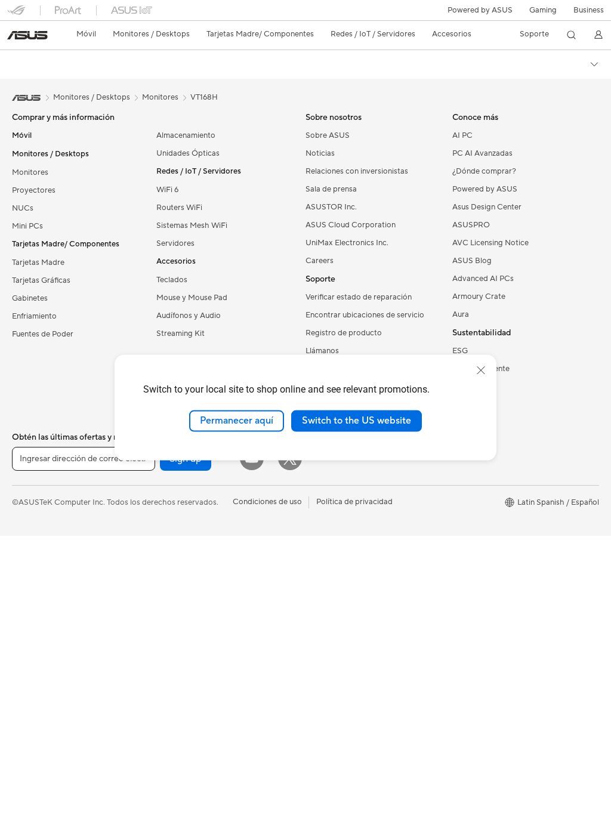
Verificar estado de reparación (359, 297)
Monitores (30, 172)
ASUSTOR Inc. (331, 207)
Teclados (171, 280)
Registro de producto (344, 333)
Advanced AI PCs (483, 278)
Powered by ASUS (480, 10)
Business (588, 10)
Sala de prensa (331, 189)
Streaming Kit (180, 333)
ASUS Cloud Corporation (351, 225)
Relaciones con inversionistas (357, 171)
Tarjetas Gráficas (41, 280)
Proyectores (33, 190)
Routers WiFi (179, 207)
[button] (543, 10)
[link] (27, 35)
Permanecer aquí (236, 421)
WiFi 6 (167, 190)
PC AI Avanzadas (482, 153)
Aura (460, 314)
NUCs (22, 208)
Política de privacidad (354, 502)
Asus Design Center (486, 207)
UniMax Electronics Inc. (347, 243)
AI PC (462, 135)
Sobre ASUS (328, 135)
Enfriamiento (34, 316)
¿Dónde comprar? (484, 171)
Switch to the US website (356, 421)
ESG (460, 351)
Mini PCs (27, 226)
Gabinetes (30, 298)
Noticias (320, 153)
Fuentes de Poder (42, 334)
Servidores (175, 243)
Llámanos (322, 351)
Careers (320, 261)
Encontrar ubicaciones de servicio (365, 315)
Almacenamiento (185, 135)
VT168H (204, 97)
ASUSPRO (471, 225)
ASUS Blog (472, 261)
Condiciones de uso (267, 502)
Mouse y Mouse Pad (191, 297)
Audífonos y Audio (188, 315)
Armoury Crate (478, 296)
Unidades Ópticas (188, 153)
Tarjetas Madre (38, 262)
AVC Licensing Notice (490, 243)
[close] (481, 370)
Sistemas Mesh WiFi (191, 225)
